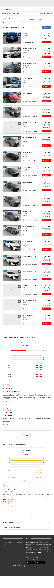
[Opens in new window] (30, 562)
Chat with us (8, 545)
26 (31, 330)
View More (5, 401)
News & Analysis (8, 542)
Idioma (8, 566)
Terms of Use (8, 570)
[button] (46, 18)
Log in (26, 566)
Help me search (46, 27)
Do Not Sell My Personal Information (12, 572)
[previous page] (19, 330)
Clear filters (38, 23)
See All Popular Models (32, 557)
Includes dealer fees (46, 35)
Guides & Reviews (18, 542)
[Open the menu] (50, 9)
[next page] (35, 330)
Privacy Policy (14, 570)
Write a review (26, 380)
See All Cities (29, 555)
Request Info (46, 42)
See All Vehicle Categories (32, 559)
